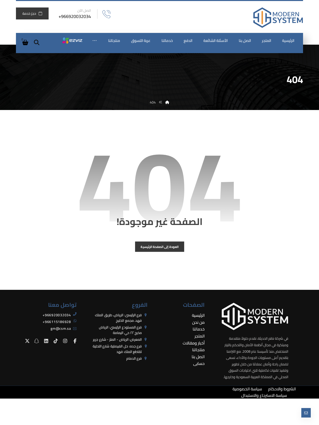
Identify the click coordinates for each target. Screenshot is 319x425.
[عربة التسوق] (25, 42)
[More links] (94, 40)
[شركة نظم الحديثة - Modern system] (278, 17)
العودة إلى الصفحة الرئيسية (159, 246)
